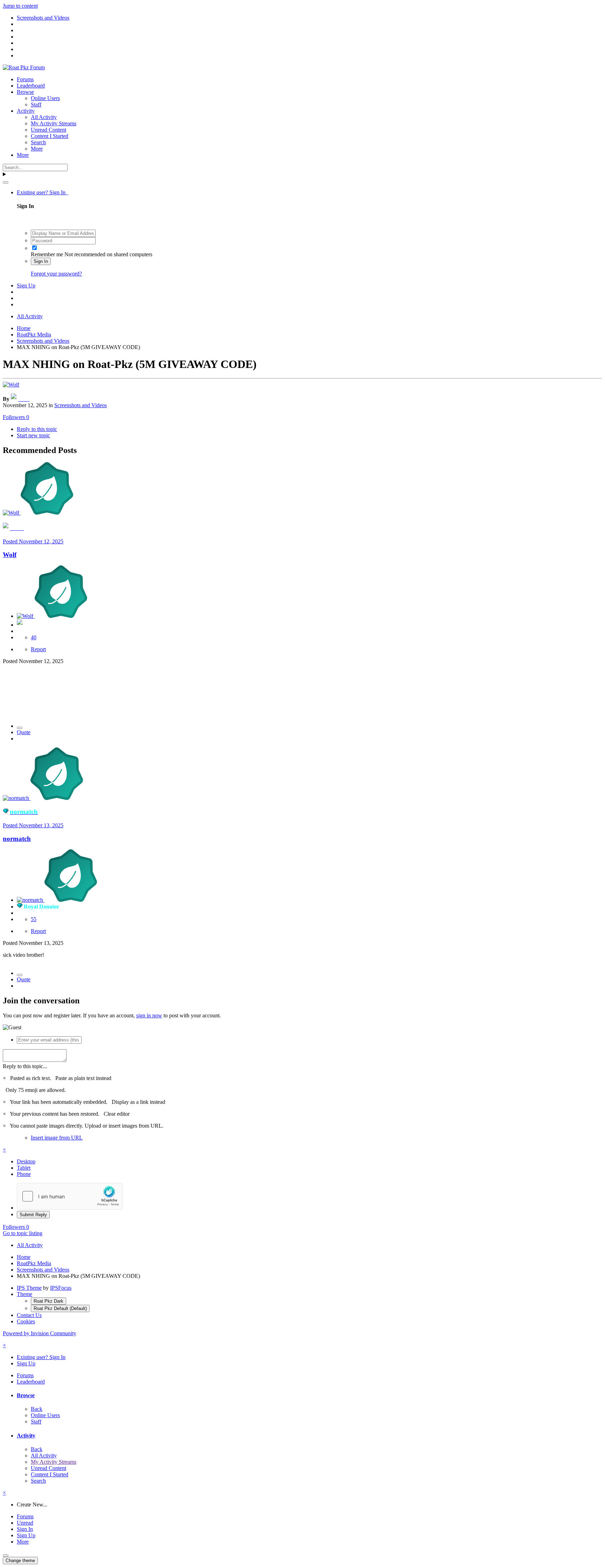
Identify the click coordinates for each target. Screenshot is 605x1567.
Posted (33, 541)
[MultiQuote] (19, 728)
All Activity (44, 117)
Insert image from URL (57, 1138)
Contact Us (29, 1315)
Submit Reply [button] (33, 1214)
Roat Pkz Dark (48, 1301)
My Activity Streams (53, 123)
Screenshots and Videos (80, 405)
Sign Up (26, 285)
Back (36, 1409)
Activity (26, 111)
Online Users (45, 98)
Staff (36, 104)
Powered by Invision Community (39, 1333)
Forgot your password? (56, 274)
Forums (25, 79)
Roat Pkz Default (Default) (60, 1308)
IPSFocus (60, 1288)
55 (33, 919)
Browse (25, 92)
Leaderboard (31, 86)
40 (33, 637)
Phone (24, 1174)
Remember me (47, 254)
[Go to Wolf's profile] (11, 385)
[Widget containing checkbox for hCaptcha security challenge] (70, 1196)
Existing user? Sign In (42, 192)
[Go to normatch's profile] (16, 798)
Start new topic (33, 435)
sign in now (149, 1015)
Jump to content (20, 6)
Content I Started (49, 136)
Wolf (9, 554)
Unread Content (48, 130)
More (37, 149)
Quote (23, 732)
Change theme (20, 1560)
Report (38, 649)
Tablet (23, 1168)
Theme (24, 1294)
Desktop (26, 1161)
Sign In (41, 261)
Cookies (26, 1321)
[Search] (5, 182)
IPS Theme (29, 1288)
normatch (17, 838)
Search (38, 142)
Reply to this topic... (25, 1066)
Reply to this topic (37, 429)
